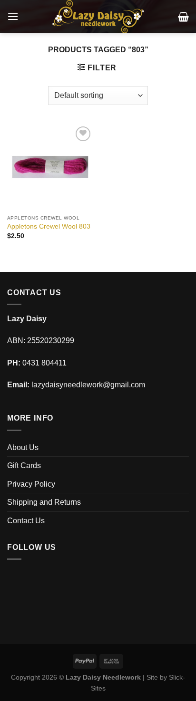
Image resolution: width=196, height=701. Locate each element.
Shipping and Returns (44, 502)
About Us (23, 447)
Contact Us (26, 521)
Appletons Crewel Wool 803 (48, 226)
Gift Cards (24, 465)
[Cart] (183, 16)
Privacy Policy (31, 484)
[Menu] (13, 16)
